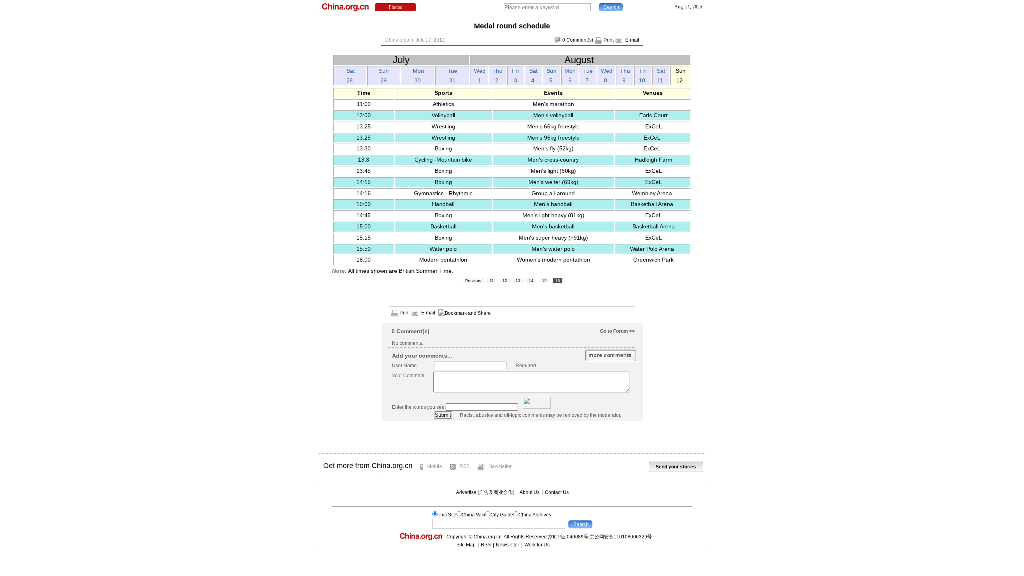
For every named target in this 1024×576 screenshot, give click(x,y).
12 (504, 280)
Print (609, 40)
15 (544, 280)
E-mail (632, 40)
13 (518, 280)
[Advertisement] (512, 437)
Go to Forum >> (617, 331)
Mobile (434, 466)
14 (531, 280)
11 (492, 280)
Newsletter (500, 466)
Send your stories (676, 467)
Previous (473, 280)
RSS (465, 466)
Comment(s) (579, 40)
